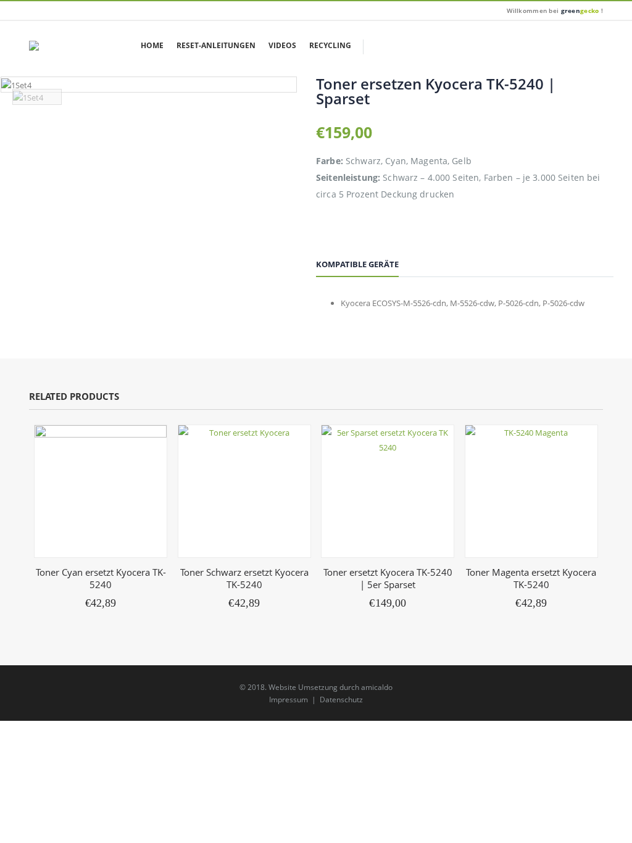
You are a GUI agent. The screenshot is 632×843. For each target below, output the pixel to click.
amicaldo (377, 687)
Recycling (330, 45)
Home (152, 45)
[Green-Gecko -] (57, 46)
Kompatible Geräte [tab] (357, 264)
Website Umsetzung (303, 687)
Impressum (288, 699)
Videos (282, 45)
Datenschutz (341, 699)
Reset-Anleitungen (216, 45)
